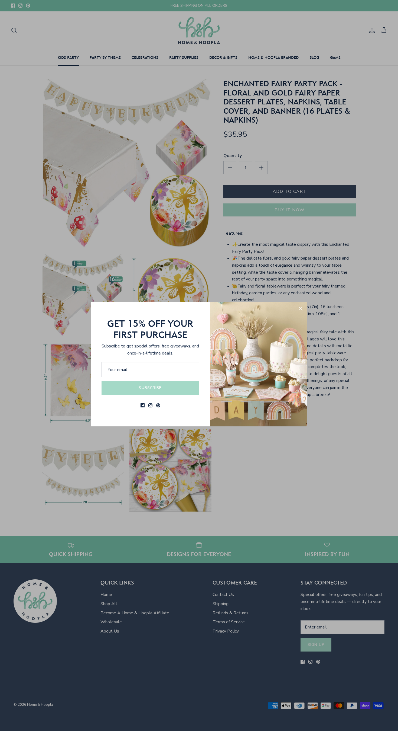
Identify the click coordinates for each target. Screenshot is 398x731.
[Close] (300, 309)
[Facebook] (143, 405)
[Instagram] (150, 405)
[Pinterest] (158, 405)
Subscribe (150, 387)
